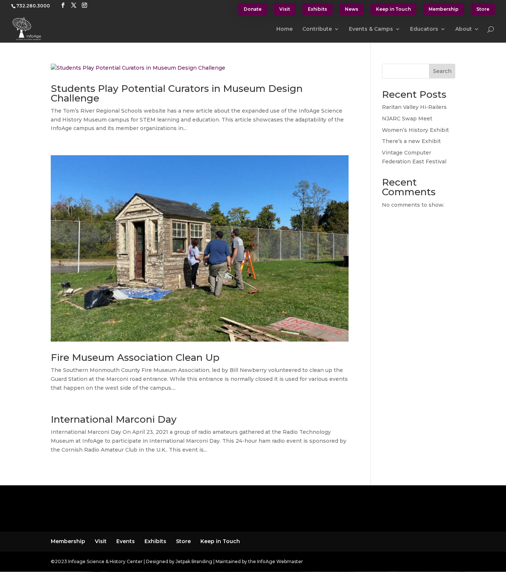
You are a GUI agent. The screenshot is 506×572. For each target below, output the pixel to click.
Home (284, 29)
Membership (444, 9)
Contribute (317, 29)
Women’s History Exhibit (415, 130)
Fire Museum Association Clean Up (135, 357)
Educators (424, 29)
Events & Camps (371, 29)
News (351, 9)
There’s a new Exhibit (411, 141)
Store (482, 9)
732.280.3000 (33, 6)
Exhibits (317, 9)
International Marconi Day (114, 419)
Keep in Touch (393, 9)
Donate (253, 9)
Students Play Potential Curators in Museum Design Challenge (177, 93)
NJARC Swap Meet (407, 118)
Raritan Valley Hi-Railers (414, 107)
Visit (284, 9)
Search (442, 71)
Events (125, 541)
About (463, 29)
